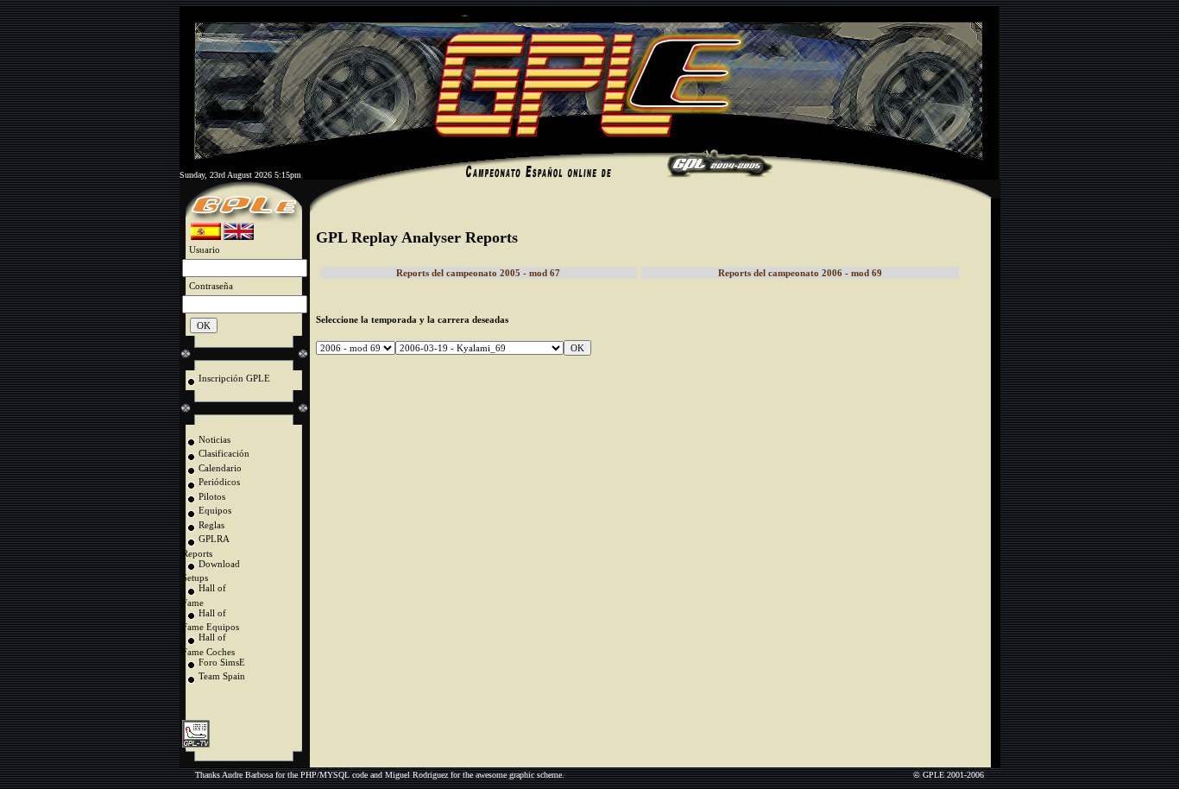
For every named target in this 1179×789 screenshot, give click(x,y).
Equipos (215, 510)
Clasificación (224, 453)
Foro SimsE (222, 662)
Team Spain (222, 676)
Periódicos (219, 482)
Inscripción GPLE (234, 378)
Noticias (214, 439)
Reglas (211, 525)
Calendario (220, 468)
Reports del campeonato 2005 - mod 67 (478, 273)
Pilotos (212, 496)
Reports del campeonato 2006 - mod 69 (800, 273)
